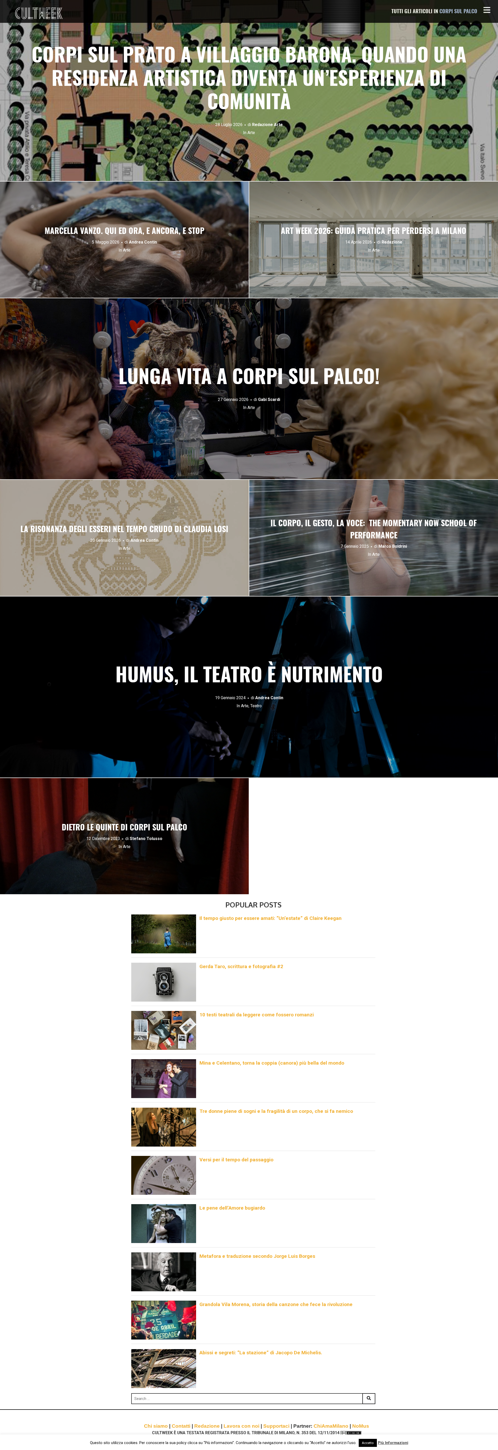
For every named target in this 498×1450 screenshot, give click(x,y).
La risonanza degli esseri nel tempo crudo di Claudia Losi (124, 530)
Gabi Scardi (269, 399)
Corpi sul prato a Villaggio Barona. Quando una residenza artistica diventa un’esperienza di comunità (249, 80)
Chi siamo (156, 1426)
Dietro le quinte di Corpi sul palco (124, 828)
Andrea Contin (143, 242)
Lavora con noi (241, 1426)
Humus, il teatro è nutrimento (249, 676)
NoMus (360, 1426)
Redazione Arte (267, 124)
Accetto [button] (368, 1443)
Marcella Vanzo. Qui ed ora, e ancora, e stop (124, 231)
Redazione (392, 242)
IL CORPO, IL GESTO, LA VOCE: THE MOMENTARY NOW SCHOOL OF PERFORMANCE (374, 530)
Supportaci (276, 1426)
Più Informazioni (393, 1442)
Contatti (181, 1426)
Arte (251, 132)
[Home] (39, 13)
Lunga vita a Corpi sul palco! (249, 378)
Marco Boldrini (392, 546)
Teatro (256, 705)
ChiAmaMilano (331, 1426)
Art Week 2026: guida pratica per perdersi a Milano (373, 231)
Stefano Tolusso (146, 838)
